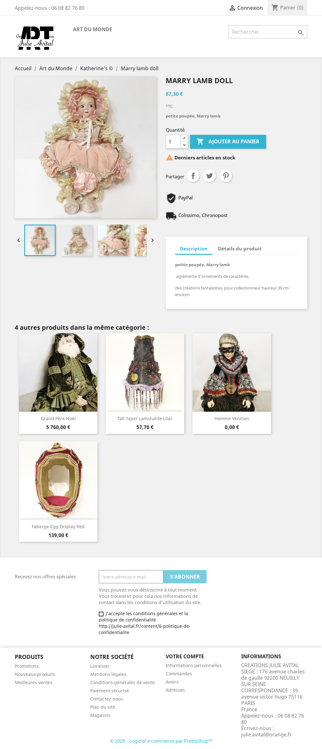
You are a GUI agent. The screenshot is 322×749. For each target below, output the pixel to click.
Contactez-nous (106, 699)
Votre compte (185, 656)
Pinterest (225, 175)
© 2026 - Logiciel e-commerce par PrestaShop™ (161, 741)
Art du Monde (92, 29)
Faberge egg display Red (58, 526)
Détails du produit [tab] (240, 248)
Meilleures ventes (33, 682)
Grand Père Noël (58, 418)
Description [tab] (194, 248)
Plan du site (102, 707)
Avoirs (172, 682)
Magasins (100, 715)
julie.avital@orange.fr (266, 734)
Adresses (175, 690)
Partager (193, 175)
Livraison (99, 666)
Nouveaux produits (35, 674)
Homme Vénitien (231, 418)
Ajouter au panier (228, 141)
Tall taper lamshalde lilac (145, 418)
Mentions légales (108, 674)
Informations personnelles (194, 665)
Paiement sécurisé (109, 691)
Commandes (179, 674)
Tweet (209, 175)
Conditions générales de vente (122, 682)
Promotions (27, 666)
